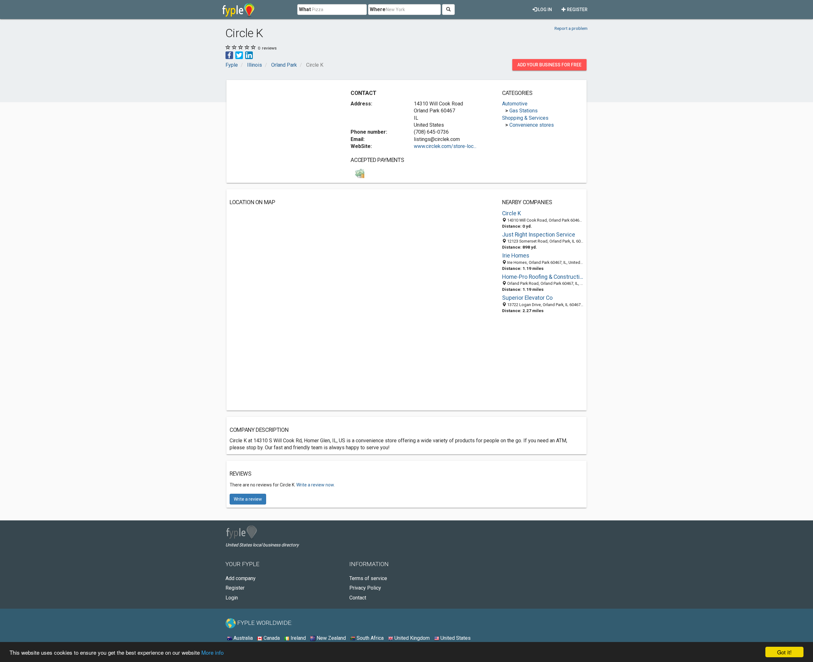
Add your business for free (549, 64)
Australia (242, 638)
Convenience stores (531, 125)
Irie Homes (515, 255)
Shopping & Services (525, 118)
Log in (544, 9)
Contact (357, 598)
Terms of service (368, 578)
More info (212, 652)
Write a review (248, 499)
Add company (240, 578)
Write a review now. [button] (315, 484)
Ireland (297, 638)
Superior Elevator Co (527, 298)
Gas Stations (523, 111)
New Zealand (330, 638)
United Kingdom (411, 638)
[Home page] (238, 9)
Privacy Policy (365, 588)
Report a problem (571, 28)
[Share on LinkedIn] (249, 55)
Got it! (784, 652)
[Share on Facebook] (229, 55)
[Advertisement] (283, 127)
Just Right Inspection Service (538, 234)
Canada (271, 638)
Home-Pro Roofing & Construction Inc (542, 277)
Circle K (511, 213)
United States (455, 638)
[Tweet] (239, 55)
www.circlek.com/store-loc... (445, 146)
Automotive (514, 104)
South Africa (369, 638)
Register (577, 9)
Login (231, 598)
